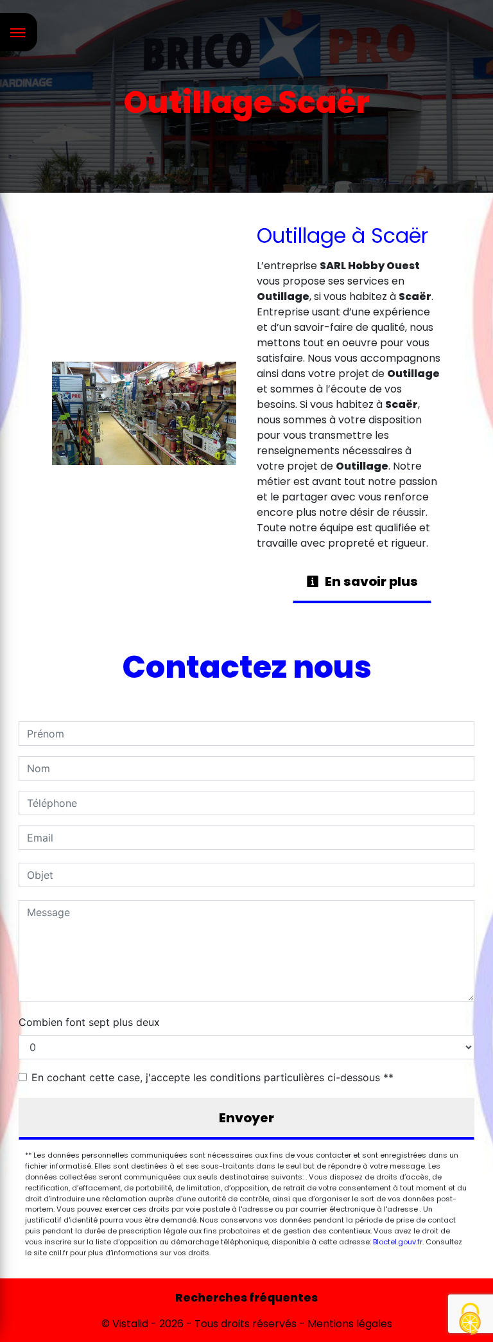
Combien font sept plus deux (89, 1022)
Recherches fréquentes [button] (246, 1297)
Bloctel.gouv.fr (397, 1242)
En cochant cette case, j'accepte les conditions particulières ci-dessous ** (212, 1077)
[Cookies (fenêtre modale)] (470, 1320)
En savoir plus (370, 581)
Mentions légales (348, 1323)
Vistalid (130, 1323)
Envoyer (246, 1118)
